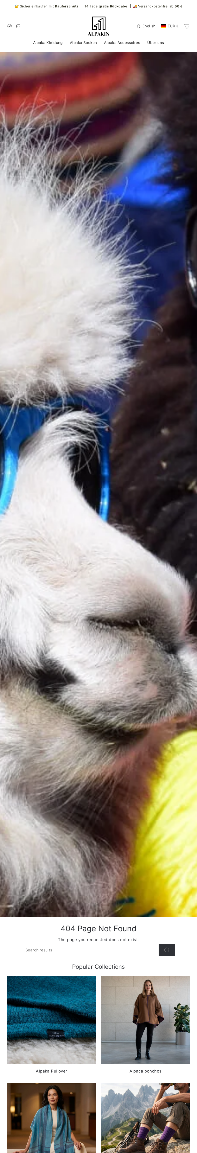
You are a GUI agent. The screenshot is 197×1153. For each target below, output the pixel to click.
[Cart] (186, 26)
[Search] (167, 950)
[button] (48, 43)
